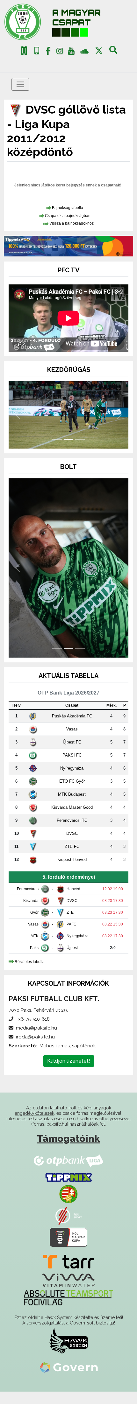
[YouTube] (71, 52)
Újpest (72, 948)
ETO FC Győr (72, 781)
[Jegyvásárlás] (24, 50)
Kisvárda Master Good (72, 807)
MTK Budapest (72, 794)
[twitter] (99, 50)
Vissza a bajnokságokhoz (71, 223)
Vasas (72, 729)
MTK (35, 936)
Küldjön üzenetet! (68, 1061)
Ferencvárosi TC (72, 820)
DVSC (72, 833)
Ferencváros (28, 889)
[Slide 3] (80, 440)
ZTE (70, 912)
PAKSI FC (72, 755)
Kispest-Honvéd (72, 859)
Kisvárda (31, 900)
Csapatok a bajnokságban (67, 215)
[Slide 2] (68, 440)
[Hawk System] (68, 1340)
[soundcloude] (84, 50)
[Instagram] (59, 52)
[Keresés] (113, 52)
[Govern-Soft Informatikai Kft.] (69, 1367)
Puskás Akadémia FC (72, 716)
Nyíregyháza (71, 768)
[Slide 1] (57, 440)
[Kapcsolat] (36, 50)
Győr (34, 912)
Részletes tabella (30, 962)
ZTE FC (72, 846)
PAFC (71, 924)
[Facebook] (48, 52)
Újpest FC (72, 742)
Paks (34, 948)
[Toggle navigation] (20, 84)
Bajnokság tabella (67, 208)
